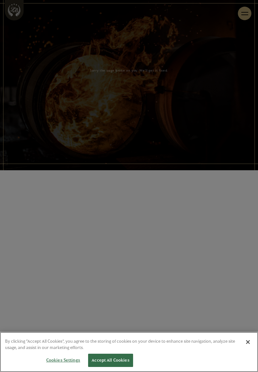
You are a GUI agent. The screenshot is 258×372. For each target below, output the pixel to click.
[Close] (248, 342)
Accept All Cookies (110, 360)
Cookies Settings (63, 360)
